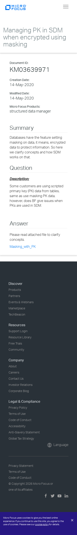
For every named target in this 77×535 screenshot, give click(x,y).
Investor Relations (21, 384)
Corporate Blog (19, 391)
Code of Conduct (20, 420)
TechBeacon (17, 314)
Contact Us (16, 378)
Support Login (18, 331)
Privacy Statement (21, 465)
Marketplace (17, 308)
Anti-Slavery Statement (24, 432)
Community (16, 349)
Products (15, 289)
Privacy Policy (18, 407)
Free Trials (15, 343)
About (13, 366)
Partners (14, 296)
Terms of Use (17, 413)
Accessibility (17, 426)
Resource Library (20, 337)
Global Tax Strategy (21, 438)
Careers (14, 372)
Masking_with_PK (23, 246)
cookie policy (42, 524)
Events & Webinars (21, 302)
